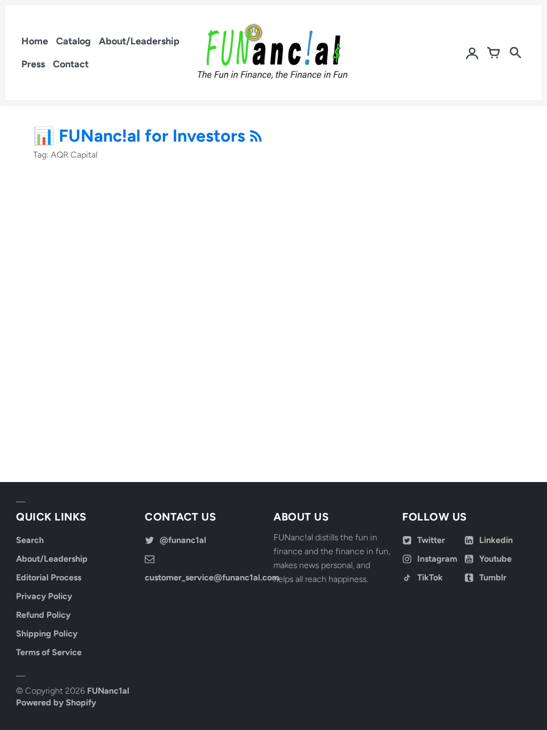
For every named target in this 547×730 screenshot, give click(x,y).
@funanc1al (183, 540)
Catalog (73, 41)
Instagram (437, 559)
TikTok (430, 577)
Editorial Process (48, 577)
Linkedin (496, 540)
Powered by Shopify (56, 702)
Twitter (431, 540)
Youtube (495, 559)
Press (33, 64)
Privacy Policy (44, 596)
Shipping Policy (46, 633)
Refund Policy (43, 615)
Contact (71, 64)
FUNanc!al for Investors (154, 136)
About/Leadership (139, 41)
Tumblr (492, 577)
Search (30, 540)
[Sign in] (472, 53)
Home (34, 41)
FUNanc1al (108, 691)
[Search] (515, 53)
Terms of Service (49, 652)
